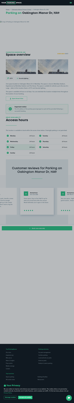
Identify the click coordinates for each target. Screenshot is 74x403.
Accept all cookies (25, 397)
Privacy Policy (8, 393)
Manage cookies (10, 397)
